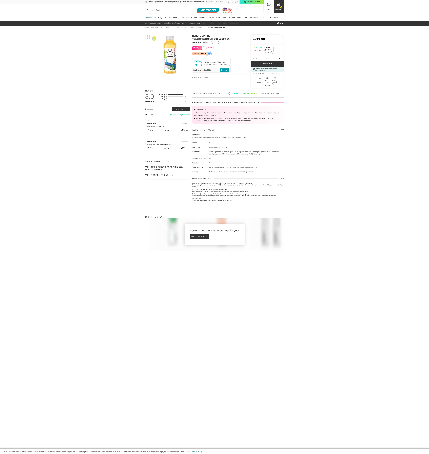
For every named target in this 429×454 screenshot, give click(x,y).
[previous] (193, 91)
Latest (151, 115)
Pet (245, 18)
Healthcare (173, 18)
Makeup (202, 18)
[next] (262, 17)
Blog (227, 2)
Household (254, 18)
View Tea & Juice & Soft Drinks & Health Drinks (164, 168)
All (146, 115)
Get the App (210, 2)
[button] (279, 6)
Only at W (162, 18)
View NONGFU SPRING (157, 175)
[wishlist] (212, 42)
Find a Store (220, 2)
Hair (224, 18)
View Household (155, 161)
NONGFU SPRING (201, 35)
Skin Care (185, 18)
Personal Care (214, 18)
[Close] (425, 451)
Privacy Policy (197, 452)
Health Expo (150, 18)
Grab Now (224, 70)
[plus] (279, 58)
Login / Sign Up (197, 236)
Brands (273, 18)
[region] (214, 451)
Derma (194, 18)
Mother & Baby (235, 18)
